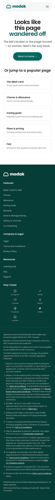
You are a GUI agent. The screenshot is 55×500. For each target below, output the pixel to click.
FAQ (5, 271)
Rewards (7, 210)
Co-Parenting (10, 226)
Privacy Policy (10, 251)
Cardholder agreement (33, 434)
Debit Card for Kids (12, 190)
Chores (6, 195)
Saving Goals (9, 205)
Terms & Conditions (17, 386)
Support (7, 276)
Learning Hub (9, 266)
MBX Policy (32, 409)
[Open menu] (47, 6)
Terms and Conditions (14, 246)
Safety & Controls (12, 220)
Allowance (8, 200)
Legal (5, 241)
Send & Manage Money (14, 215)
